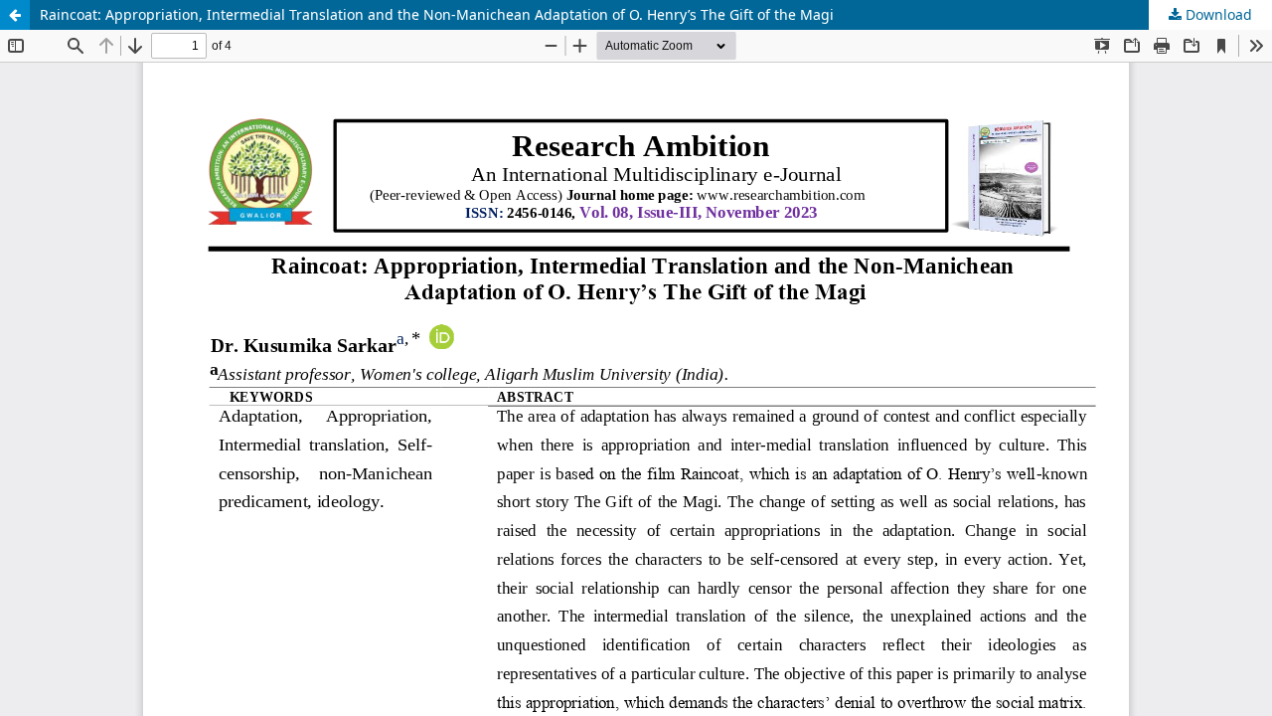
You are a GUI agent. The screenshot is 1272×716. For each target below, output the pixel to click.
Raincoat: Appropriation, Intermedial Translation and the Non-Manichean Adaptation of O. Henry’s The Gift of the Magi (437, 14)
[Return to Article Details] (15, 15)
